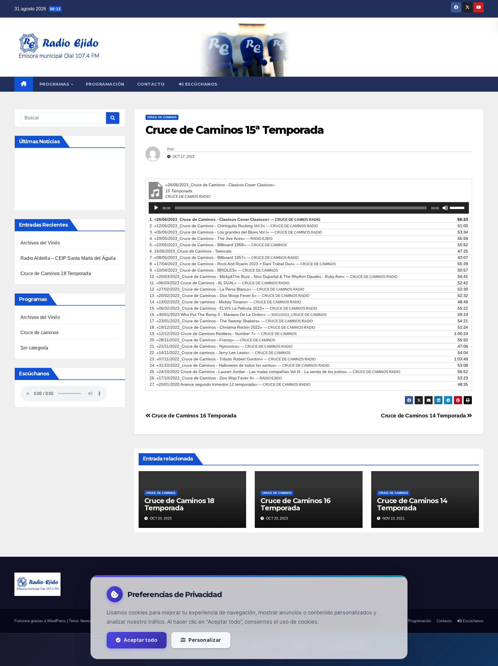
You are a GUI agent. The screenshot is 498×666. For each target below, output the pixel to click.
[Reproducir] (156, 208)
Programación (105, 84)
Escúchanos (201, 84)
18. (232, 327)
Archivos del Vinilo (40, 242)
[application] (309, 208)
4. (211, 238)
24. (239, 365)
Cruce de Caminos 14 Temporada (424, 416)
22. (220, 352)
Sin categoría (34, 347)
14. (225, 302)
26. (216, 378)
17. (231, 321)
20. (212, 340)
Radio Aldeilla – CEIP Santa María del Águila (68, 258)
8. (243, 263)
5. (218, 244)
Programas (55, 84)
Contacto (151, 84)
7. (224, 257)
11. (219, 283)
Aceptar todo (140, 640)
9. (214, 270)
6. (190, 251)
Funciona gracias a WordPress (40, 621)
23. (233, 359)
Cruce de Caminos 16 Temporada (193, 416)
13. (229, 295)
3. (236, 232)
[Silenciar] (445, 208)
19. (223, 333)
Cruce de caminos (39, 332)
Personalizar (204, 640)
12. (227, 289)
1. (235, 219)
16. (238, 314)
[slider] (458, 207)
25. (275, 371)
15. (233, 308)
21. (221, 346)
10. (273, 276)
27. (230, 384)
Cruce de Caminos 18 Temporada (55, 273)
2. (234, 225)
